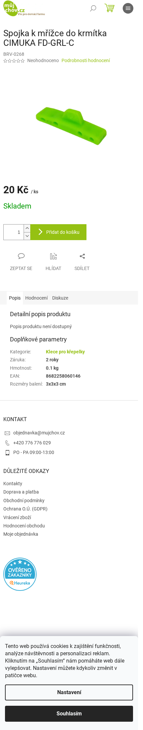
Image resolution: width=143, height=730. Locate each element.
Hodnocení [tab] (36, 298)
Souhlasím (69, 713)
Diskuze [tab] (60, 298)
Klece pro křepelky (65, 351)
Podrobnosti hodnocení (86, 60)
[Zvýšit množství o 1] (27, 228)
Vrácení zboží (17, 517)
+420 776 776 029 (32, 442)
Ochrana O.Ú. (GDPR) (25, 508)
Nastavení (69, 692)
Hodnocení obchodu (24, 525)
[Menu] (128, 8)
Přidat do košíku (62, 232)
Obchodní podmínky (24, 500)
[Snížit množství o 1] (27, 236)
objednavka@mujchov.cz (39, 432)
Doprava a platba (21, 492)
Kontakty (12, 483)
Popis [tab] (15, 298)
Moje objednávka (20, 534)
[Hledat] (93, 8)
